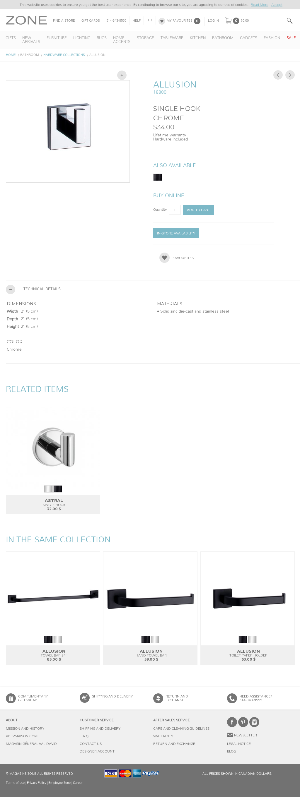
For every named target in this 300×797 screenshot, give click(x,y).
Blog (231, 751)
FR (150, 20)
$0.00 (245, 20)
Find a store (64, 20)
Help (137, 20)
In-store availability (176, 233)
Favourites (183, 258)
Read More (259, 4)
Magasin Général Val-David (31, 743)
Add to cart (198, 210)
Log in (213, 20)
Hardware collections (64, 54)
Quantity (160, 209)
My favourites (179, 20)
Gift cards (90, 20)
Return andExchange (177, 698)
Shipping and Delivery (112, 696)
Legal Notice (239, 743)
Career (78, 782)
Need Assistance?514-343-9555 (255, 698)
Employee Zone (59, 782)
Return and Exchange (174, 743)
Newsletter (245, 735)
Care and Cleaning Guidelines (181, 728)
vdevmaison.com (22, 736)
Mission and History (25, 728)
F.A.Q (84, 736)
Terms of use (15, 782)
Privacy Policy (36, 782)
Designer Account (97, 751)
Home (11, 54)
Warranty (163, 736)
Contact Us (91, 743)
